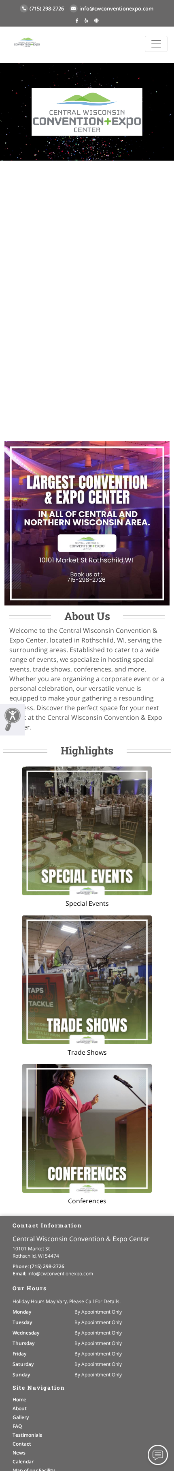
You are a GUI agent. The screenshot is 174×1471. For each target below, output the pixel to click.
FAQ (17, 1426)
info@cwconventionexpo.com (116, 8)
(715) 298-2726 (47, 8)
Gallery (21, 1417)
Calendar (23, 1461)
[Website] (96, 20)
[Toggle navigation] (156, 44)
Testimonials (27, 1435)
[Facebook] (77, 20)
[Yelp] (86, 20)
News (19, 1452)
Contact (22, 1443)
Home (19, 1399)
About (20, 1408)
